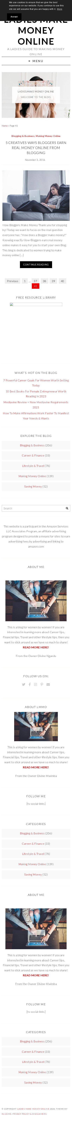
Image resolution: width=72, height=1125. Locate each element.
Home (5, 125)
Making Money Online (48, 136)
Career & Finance (33, 455)
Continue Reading (36, 264)
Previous (12, 281)
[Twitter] (23, 684)
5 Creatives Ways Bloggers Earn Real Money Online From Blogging (36, 148)
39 (53, 281)
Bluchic (7, 1114)
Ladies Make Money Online (36, 30)
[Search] (67, 508)
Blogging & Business (23, 136)
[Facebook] (30, 684)
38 (44, 281)
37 (35, 281)
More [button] (59, 9)
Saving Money (33, 486)
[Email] (48, 684)
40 (62, 281)
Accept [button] (14, 17)
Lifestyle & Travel (33, 465)
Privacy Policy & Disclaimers (29, 1114)
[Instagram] (35, 684)
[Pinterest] (42, 684)
